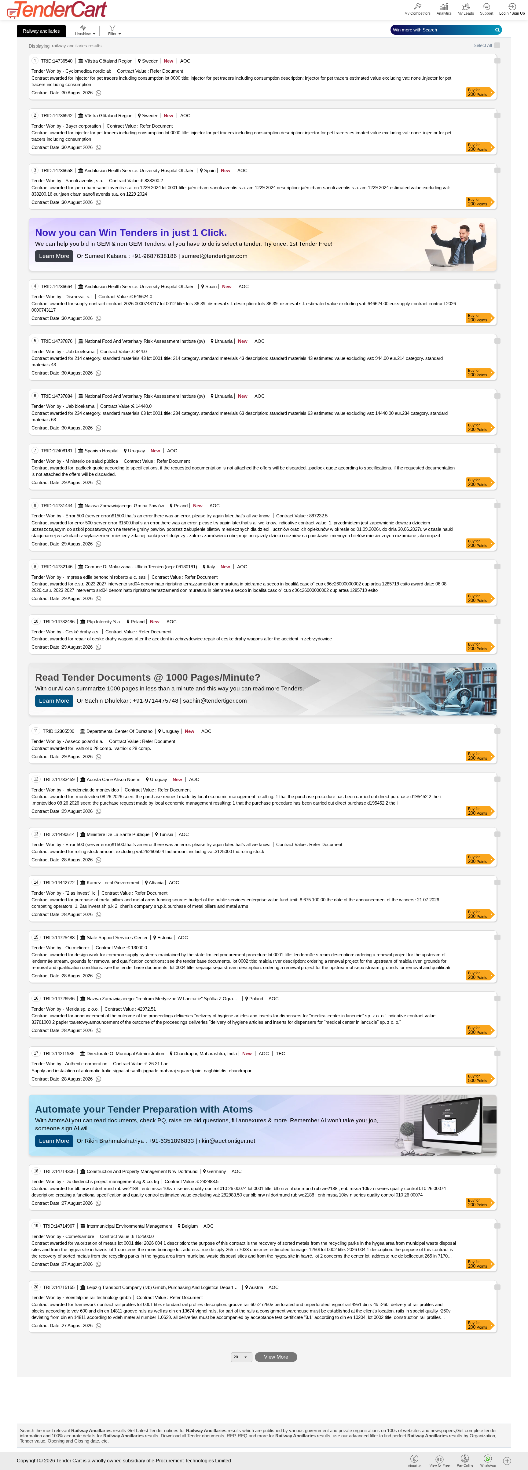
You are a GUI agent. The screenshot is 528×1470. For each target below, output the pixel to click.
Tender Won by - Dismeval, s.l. (62, 296)
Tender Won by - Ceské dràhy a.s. (65, 631)
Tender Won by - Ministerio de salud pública (74, 461)
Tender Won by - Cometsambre (62, 1236)
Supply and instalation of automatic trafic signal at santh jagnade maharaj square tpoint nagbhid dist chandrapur (141, 1070)
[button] (507, 1460)
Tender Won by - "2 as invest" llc (63, 893)
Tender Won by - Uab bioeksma (62, 351)
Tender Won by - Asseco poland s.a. (67, 741)
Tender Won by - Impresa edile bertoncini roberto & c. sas (88, 577)
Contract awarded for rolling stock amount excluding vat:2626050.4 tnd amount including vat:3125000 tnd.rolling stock (147, 851)
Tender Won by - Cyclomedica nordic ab (71, 71)
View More (276, 1357)
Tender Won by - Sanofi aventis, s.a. (67, 180)
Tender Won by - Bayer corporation (66, 126)
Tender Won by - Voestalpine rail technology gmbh (81, 1297)
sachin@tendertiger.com (215, 700)
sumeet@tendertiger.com (215, 256)
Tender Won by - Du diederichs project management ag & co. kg (95, 1181)
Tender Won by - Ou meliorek (60, 947)
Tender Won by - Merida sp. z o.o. (65, 1009)
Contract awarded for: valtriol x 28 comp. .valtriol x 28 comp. (91, 748)
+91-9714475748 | (158, 700)
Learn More (54, 256)
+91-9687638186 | (156, 256)
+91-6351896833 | (173, 1141)
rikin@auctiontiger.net (227, 1141)
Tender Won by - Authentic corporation (69, 1063)
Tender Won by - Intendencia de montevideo (75, 789)
